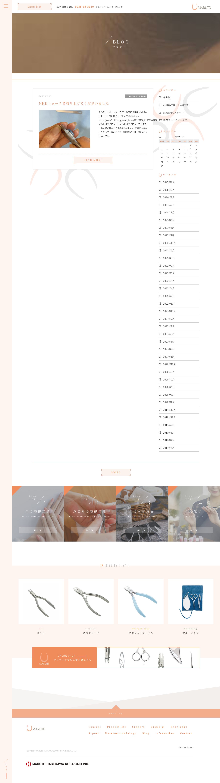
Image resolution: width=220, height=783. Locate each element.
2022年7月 (169, 265)
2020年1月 (169, 402)
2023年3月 (168, 227)
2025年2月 (169, 190)
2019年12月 (169, 410)
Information (164, 733)
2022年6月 (169, 273)
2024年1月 (169, 212)
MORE (116, 472)
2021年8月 (169, 326)
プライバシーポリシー (185, 747)
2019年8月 (169, 432)
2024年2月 (169, 205)
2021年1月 (168, 356)
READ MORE (93, 160)
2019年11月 (169, 417)
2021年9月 (169, 318)
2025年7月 (169, 182)
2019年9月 (169, 425)
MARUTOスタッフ (173, 112)
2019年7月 (169, 440)
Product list (116, 726)
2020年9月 (169, 372)
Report (93, 733)
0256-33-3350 (84, 6)
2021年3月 (168, 341)
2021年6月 (169, 334)
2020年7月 (169, 379)
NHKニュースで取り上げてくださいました (74, 103)
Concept (94, 726)
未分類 (166, 97)
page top (116, 713)
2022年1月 (169, 303)
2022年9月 (169, 250)
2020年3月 (169, 394)
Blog (146, 733)
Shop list (35, 6)
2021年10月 (169, 311)
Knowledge (179, 726)
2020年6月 (169, 387)
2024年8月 (169, 197)
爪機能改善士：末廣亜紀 (176, 105)
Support (138, 726)
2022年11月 (169, 243)
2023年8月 (169, 220)
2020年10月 (169, 364)
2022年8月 (169, 258)
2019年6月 (169, 447)
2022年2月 (169, 296)
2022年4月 (169, 288)
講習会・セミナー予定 (175, 120)
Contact (186, 733)
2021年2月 (169, 349)
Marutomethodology (120, 733)
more (38, 529)
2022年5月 (169, 281)
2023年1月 (168, 235)
